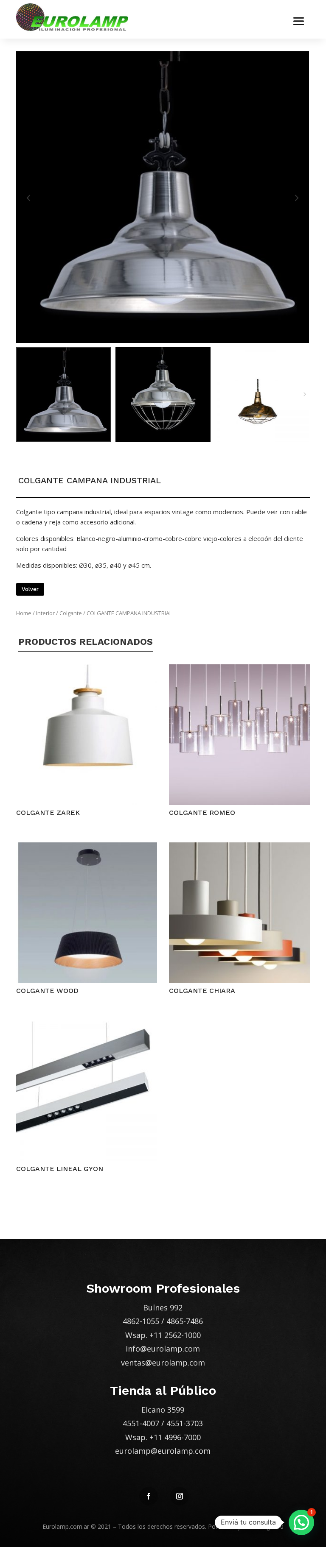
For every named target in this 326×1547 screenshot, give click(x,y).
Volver (30, 589)
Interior (45, 613)
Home (23, 613)
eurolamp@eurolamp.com (163, 1451)
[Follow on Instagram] (179, 1496)
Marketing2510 (263, 1526)
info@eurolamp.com (163, 1349)
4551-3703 (184, 1423)
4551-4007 (141, 1423)
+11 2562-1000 (175, 1335)
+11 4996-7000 (175, 1437)
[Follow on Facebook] (148, 1496)
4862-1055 (141, 1321)
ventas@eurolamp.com (163, 1362)
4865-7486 (184, 1321)
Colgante (70, 613)
